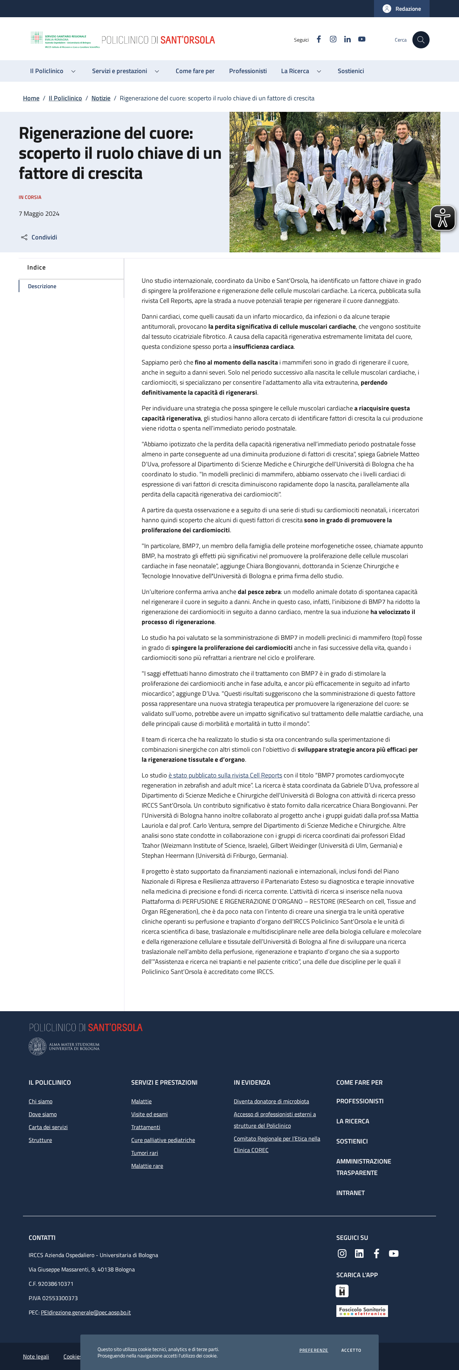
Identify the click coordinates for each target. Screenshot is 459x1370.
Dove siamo (43, 1114)
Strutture (40, 1140)
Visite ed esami (149, 1114)
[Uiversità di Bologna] (229, 1046)
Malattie (141, 1101)
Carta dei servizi (48, 1127)
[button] (402, 8)
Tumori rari (144, 1152)
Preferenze (313, 1350)
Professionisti (360, 1101)
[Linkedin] (359, 1252)
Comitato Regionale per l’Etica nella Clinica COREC (277, 1144)
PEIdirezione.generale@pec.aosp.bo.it (86, 1312)
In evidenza (252, 1082)
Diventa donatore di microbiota (271, 1101)
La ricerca (352, 1121)
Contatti (43, 1237)
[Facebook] (376, 1252)
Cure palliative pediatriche (163, 1140)
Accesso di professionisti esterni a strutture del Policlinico (275, 1120)
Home (31, 98)
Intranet (350, 1193)
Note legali (36, 1356)
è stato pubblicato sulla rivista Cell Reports (225, 775)
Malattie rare (147, 1165)
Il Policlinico (65, 98)
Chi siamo (40, 1101)
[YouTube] (393, 1252)
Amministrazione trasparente (363, 1167)
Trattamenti (145, 1127)
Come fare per (359, 1082)
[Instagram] (342, 1252)
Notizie (100, 98)
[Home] (161, 39)
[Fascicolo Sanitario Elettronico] (362, 1310)
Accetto (351, 1350)
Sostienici (352, 1141)
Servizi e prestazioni (164, 1082)
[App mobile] (342, 1290)
